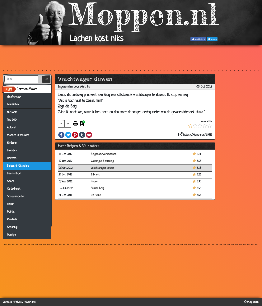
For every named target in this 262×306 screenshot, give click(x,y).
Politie (10, 212)
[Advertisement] (131, 57)
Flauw (10, 204)
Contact (7, 302)
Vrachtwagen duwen (102, 168)
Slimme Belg (97, 188)
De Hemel (96, 195)
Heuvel (94, 181)
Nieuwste (12, 112)
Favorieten (14, 104)
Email (89, 135)
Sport (10, 181)
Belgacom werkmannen (103, 154)
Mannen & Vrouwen (18, 135)
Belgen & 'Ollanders (18, 166)
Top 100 (12, 120)
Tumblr (82, 135)
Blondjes (12, 150)
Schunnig (12, 227)
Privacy (18, 302)
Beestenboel (14, 173)
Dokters (11, 158)
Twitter (68, 135)
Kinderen (12, 143)
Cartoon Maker (27, 89)
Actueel (11, 127)
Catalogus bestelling (102, 161)
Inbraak (95, 174)
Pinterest (75, 135)
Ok (46, 79)
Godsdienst (13, 189)
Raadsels (12, 219)
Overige (11, 234)
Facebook (61, 135)
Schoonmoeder (16, 196)
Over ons (30, 302)
